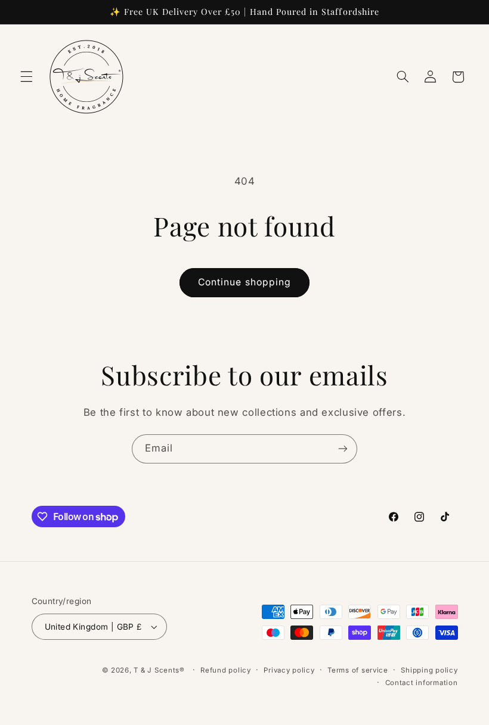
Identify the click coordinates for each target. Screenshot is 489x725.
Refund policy (225, 670)
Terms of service (357, 670)
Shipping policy (429, 670)
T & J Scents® (159, 670)
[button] (26, 77)
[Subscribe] (343, 448)
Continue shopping (244, 282)
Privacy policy (289, 670)
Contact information (421, 683)
